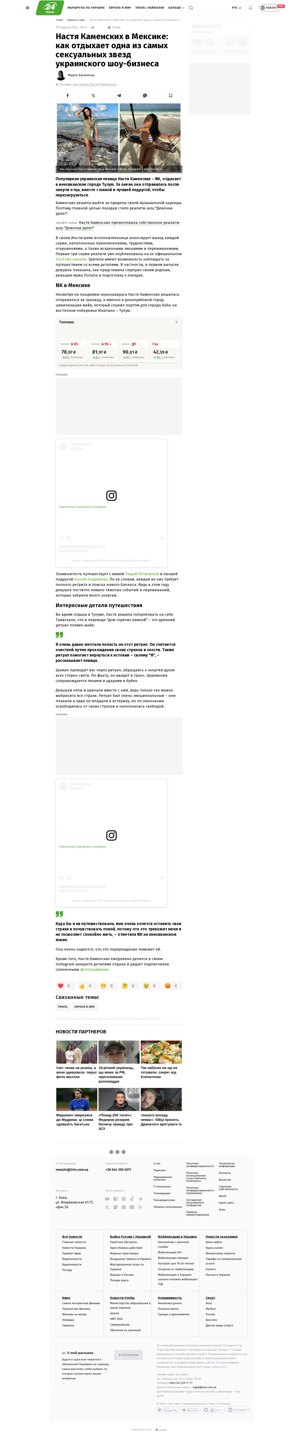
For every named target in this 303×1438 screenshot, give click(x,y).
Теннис (210, 1314)
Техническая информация (227, 1165)
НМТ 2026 (116, 1319)
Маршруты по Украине (86, 7)
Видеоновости (72, 1259)
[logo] (50, 7)
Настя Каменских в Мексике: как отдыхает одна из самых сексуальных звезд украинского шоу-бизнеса (135, 20)
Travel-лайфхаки (149, 7)
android (168, 1409)
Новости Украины (74, 1248)
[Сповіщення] (250, 8)
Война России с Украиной (130, 1237)
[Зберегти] (170, 95)
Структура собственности (228, 1188)
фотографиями (94, 969)
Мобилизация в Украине (177, 1237)
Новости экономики (221, 1237)
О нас (157, 1163)
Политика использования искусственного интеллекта (196, 1177)
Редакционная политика (163, 1178)
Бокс (209, 1303)
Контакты (225, 1173)
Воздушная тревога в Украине (130, 1259)
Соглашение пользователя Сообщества (195, 1203)
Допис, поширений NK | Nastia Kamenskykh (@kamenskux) (111, 560)
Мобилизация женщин (173, 1258)
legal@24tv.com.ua (204, 1387)
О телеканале (162, 1186)
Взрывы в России (122, 1275)
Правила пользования (168, 1207)
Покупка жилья (168, 1309)
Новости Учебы (122, 1298)
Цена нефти (214, 1242)
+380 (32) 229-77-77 (180, 1382)
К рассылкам (128, 1355)
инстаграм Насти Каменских (94, 84)
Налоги (211, 1269)
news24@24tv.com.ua (72, 1170)
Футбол (211, 1309)
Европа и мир (120, 7)
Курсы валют (214, 1248)
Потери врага (119, 1280)
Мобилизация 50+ (170, 1252)
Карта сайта (226, 1203)
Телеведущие (162, 1193)
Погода (67, 1270)
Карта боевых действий (126, 1248)
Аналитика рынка (170, 1303)
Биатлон (211, 1320)
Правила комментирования (197, 1213)
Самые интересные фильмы (81, 1303)
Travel (60, 20)
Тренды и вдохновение (173, 1314)
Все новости (72, 1237)
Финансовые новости (220, 1253)
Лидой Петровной (142, 573)
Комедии (68, 1320)
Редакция (160, 1170)
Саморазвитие (120, 1324)
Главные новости (74, 1242)
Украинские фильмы (76, 1309)
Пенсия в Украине (218, 1275)
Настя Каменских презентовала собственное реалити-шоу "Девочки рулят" (118, 225)
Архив (223, 1196)
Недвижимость (170, 1298)
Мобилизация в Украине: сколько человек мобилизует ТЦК (178, 1279)
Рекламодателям (164, 1200)
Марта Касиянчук (81, 75)
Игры (222, 1209)
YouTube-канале (71, 259)
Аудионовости (71, 1264)
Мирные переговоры (124, 1253)
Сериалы (68, 1325)
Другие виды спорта (219, 1325)
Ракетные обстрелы (123, 1242)
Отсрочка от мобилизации (176, 1269)
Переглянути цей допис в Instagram (83, 506)
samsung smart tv (238, 1409)
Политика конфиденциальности (200, 1165)
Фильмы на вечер (74, 1314)
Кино (66, 1298)
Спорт (210, 1298)
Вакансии (225, 1180)
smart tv (214, 1409)
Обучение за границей (125, 1330)
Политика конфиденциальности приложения (200, 1191)
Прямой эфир (71, 1253)
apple (191, 1409)
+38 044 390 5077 (118, 1170)
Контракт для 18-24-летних (176, 1263)
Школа (114, 1313)
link (107, 1198)
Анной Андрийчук (91, 579)
